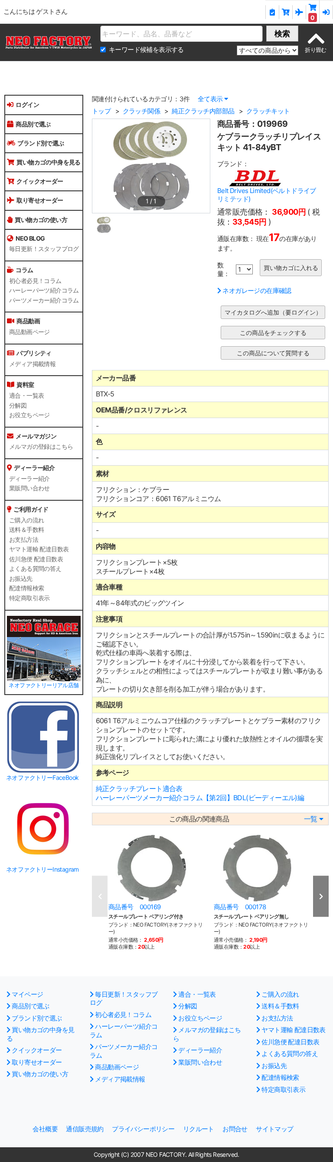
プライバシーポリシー (143, 1129)
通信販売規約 (84, 1129)
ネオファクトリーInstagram (42, 869)
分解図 (17, 405)
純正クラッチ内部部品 (203, 111)
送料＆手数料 (26, 529)
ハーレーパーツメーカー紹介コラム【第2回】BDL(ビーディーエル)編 (200, 797)
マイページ (27, 994)
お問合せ (235, 1129)
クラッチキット (268, 111)
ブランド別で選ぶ (40, 143)
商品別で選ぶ (33, 124)
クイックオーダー (39, 181)
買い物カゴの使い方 (41, 219)
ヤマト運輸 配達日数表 (39, 549)
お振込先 (21, 578)
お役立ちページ (29, 415)
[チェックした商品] (272, 12)
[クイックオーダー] (286, 12)
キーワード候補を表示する (146, 49)
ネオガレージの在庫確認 (256, 290)
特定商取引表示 (29, 598)
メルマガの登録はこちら (41, 446)
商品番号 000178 (240, 907)
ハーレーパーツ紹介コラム (44, 290)
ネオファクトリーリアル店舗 (43, 685)
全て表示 (210, 99)
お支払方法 (23, 539)
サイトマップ (274, 1129)
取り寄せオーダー (39, 200)
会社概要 (45, 1129)
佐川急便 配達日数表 (36, 559)
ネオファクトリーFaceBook (42, 777)
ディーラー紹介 (29, 478)
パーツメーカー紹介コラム (44, 300)
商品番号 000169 (134, 907)
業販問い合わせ (29, 488)
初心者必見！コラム (35, 280)
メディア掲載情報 (32, 364)
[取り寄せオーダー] (299, 12)
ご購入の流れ (26, 520)
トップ (101, 111)
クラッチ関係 (141, 111)
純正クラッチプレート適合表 (139, 788)
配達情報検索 (26, 588)
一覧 (310, 819)
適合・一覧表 (26, 395)
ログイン (27, 104)
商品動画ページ (29, 331)
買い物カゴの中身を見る (48, 162)
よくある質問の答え (35, 568)
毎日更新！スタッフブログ (44, 248)
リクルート (198, 1129)
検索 (282, 33)
